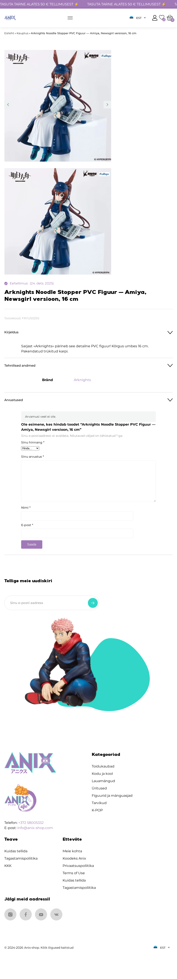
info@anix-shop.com (35, 828)
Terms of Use (74, 873)
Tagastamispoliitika (21, 858)
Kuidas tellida (15, 851)
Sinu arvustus (32, 457)
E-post (27, 525)
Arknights (82, 380)
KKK (7, 866)
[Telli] (93, 603)
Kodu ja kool (102, 774)
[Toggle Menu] (70, 17)
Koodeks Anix (74, 858)
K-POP (97, 810)
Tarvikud (99, 803)
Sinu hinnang (32, 442)
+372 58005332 (31, 823)
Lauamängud (103, 781)
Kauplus (22, 33)
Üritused (99, 788)
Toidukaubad (103, 766)
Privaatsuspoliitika (78, 866)
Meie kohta (72, 851)
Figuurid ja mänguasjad (112, 796)
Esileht (9, 33)
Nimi (26, 508)
